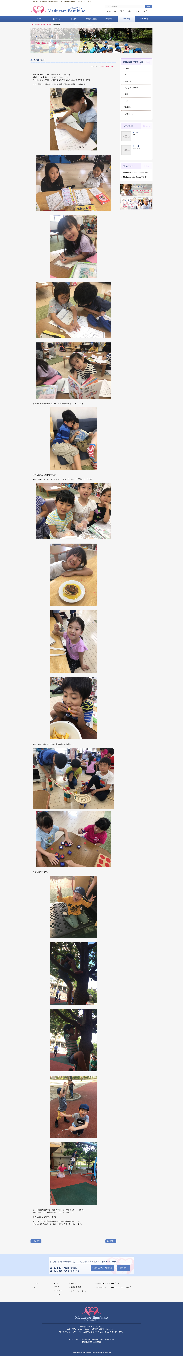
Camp (126, 68)
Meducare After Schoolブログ (107, 1283)
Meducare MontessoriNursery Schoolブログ (113, 1287)
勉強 (57, 1287)
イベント (127, 81)
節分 (134, 134)
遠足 (126, 94)
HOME (36, 1283)
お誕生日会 (128, 114)
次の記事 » (111, 1241)
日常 (126, 101)
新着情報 (73, 1283)
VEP (126, 75)
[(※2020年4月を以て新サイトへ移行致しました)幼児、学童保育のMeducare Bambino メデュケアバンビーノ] (57, 13)
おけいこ (57, 1283)
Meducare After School (106, 66)
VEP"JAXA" (137, 148)
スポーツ (58, 1290)
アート (58, 1294)
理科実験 (127, 107)
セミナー (37, 1287)
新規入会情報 (75, 1287)
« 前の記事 (36, 1241)
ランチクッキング (131, 88)
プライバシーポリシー (79, 1291)
